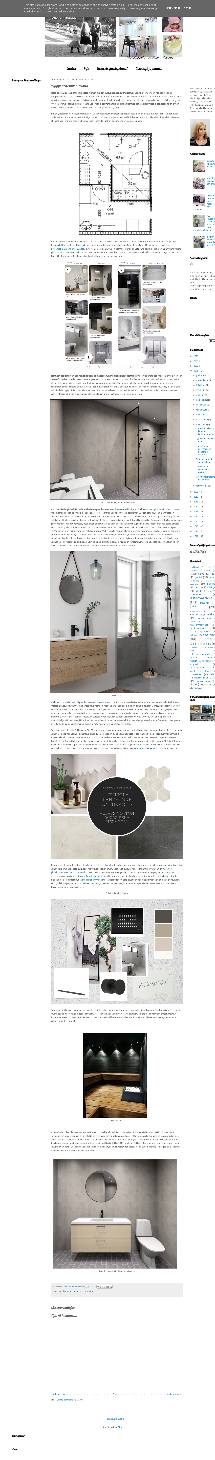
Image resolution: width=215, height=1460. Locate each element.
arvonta (193, 570)
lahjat (198, 591)
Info (86, 68)
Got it (187, 8)
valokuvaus (199, 678)
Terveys (208, 671)
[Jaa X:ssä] (104, 1287)
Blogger (122, 1427)
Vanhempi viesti (174, 1394)
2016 (196, 512)
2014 (196, 521)
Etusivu (71, 68)
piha (200, 644)
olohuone (194, 635)
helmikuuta (201, 424)
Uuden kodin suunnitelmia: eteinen (203, 469)
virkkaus (208, 685)
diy (191, 574)
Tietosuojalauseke (115, 1419)
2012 (196, 531)
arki (209, 567)
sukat (192, 671)
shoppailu (194, 664)
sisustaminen (197, 667)
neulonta (193, 632)
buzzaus (207, 570)
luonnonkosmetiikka (199, 611)
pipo (208, 643)
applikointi (195, 567)
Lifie (193, 607)
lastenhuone (196, 594)
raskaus (193, 657)
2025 (196, 356)
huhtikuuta (201, 415)
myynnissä (195, 622)
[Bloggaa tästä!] (101, 1287)
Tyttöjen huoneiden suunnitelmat (205, 460)
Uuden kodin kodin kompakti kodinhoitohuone (205, 431)
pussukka (194, 647)
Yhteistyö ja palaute (148, 68)
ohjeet (207, 632)
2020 (196, 492)
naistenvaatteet (199, 625)
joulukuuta (201, 375)
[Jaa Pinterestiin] (111, 1287)
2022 (196, 366)
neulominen (197, 628)
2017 (196, 506)
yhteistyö (195, 688)
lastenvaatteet (201, 598)
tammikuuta (202, 486)
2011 (196, 536)
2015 (196, 516)
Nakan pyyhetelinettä (97, 880)
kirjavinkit (209, 581)
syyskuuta (201, 390)
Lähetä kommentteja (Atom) (70, 1400)
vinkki (193, 684)
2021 (196, 371)
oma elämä (72, 1291)
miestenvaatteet (204, 618)
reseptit (193, 661)
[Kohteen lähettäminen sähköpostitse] (98, 1287)
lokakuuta (201, 385)
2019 (196, 497)
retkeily (206, 660)
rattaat (209, 658)
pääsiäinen (209, 648)
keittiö (196, 581)
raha (192, 651)
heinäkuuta (201, 400)
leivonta (204, 603)
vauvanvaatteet (204, 681)
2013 (196, 526)
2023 (196, 361)
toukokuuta (202, 410)
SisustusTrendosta (87, 876)
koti (64, 1291)
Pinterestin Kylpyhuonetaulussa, (68, 249)
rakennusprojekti (86, 1291)
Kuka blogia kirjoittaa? (112, 68)
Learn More (173, 8)
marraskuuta (202, 380)
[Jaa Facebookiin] (107, 1287)
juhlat (199, 577)
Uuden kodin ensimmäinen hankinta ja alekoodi (203, 450)
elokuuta (200, 395)
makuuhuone (196, 615)
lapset (209, 591)
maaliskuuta (202, 419)
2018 (196, 502)
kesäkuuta (201, 405)
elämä (201, 574)
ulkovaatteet (196, 674)
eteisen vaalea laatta (148, 748)
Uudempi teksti (59, 1394)
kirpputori (194, 584)
